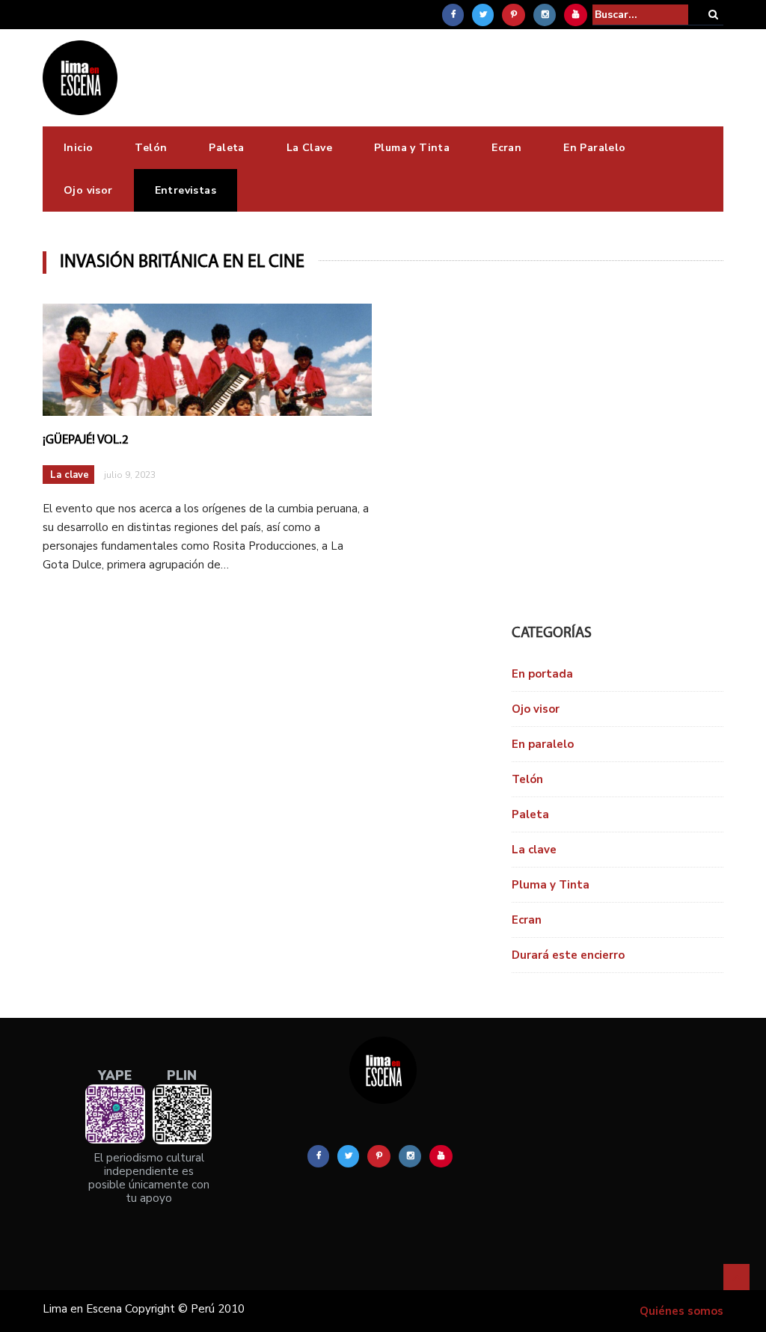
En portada (542, 673)
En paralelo (543, 744)
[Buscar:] (640, 14)
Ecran (506, 148)
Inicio (78, 148)
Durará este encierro (568, 955)
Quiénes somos (681, 1311)
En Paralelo (594, 148)
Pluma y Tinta (412, 148)
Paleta (226, 148)
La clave (69, 475)
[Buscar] (713, 14)
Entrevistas (185, 190)
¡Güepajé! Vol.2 (86, 440)
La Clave (309, 148)
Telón (151, 148)
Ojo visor (88, 190)
